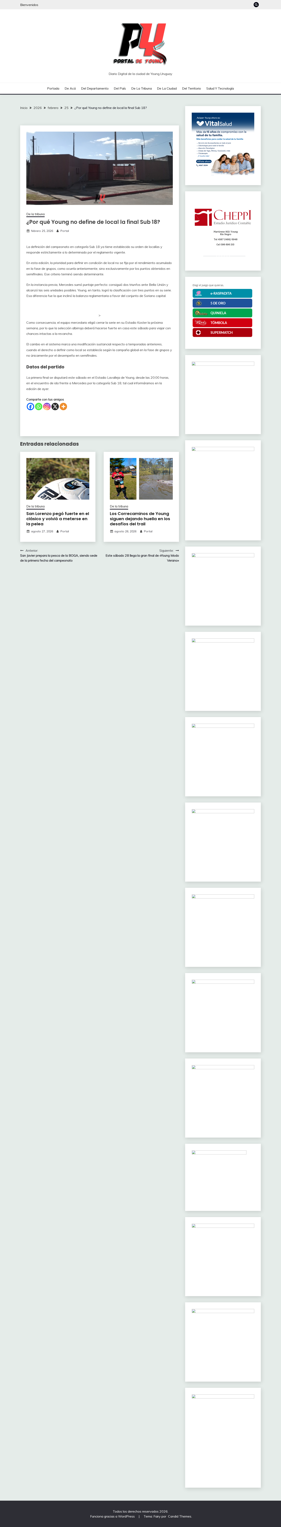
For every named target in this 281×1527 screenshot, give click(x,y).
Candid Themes (179, 1516)
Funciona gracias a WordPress (113, 1516)
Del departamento (95, 88)
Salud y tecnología (220, 88)
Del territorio (191, 88)
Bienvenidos (29, 5)
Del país (120, 88)
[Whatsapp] (38, 406)
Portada (53, 88)
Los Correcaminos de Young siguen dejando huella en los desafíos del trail (140, 519)
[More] (63, 406)
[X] (55, 406)
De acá (70, 88)
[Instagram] (47, 406)
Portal (64, 231)
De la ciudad (167, 88)
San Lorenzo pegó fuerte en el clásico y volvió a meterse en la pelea (57, 519)
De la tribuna (141, 88)
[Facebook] (30, 406)
